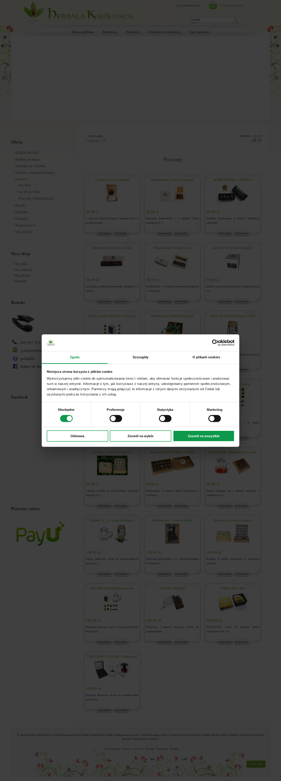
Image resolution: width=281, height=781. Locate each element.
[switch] (116, 418)
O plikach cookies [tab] (206, 357)
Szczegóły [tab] (141, 357)
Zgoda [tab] (75, 357)
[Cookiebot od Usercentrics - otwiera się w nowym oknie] (215, 342)
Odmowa (77, 436)
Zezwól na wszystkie (204, 436)
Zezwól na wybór (141, 436)
